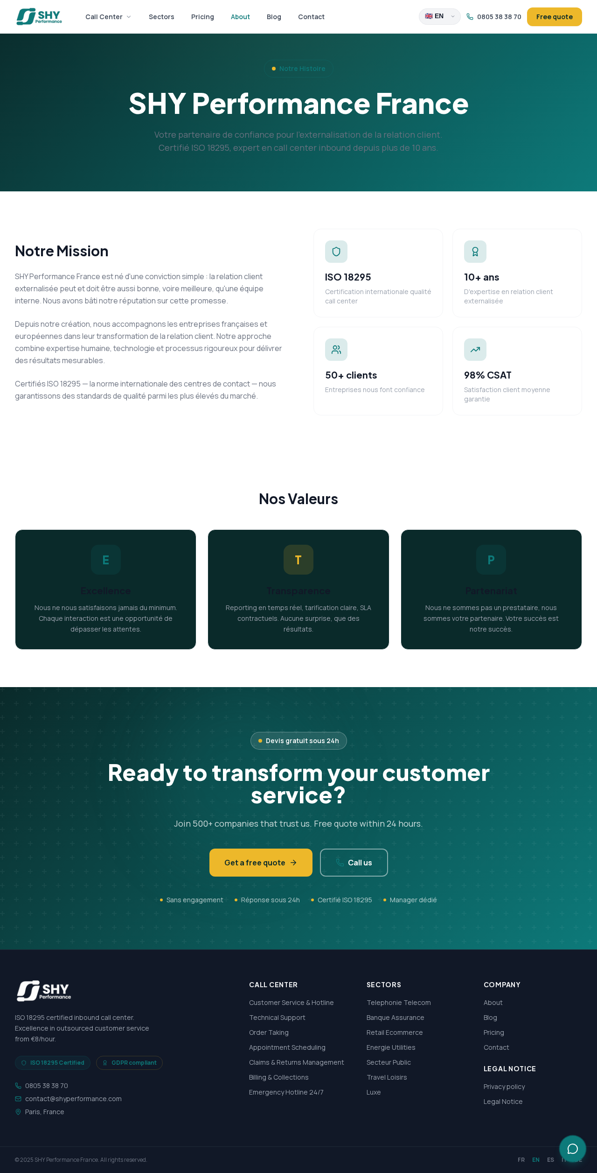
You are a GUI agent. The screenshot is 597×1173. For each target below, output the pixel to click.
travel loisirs (387, 1077)
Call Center (104, 16)
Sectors (161, 16)
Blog (274, 16)
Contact (311, 16)
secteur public (389, 1062)
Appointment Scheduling (287, 1047)
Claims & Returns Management (296, 1062)
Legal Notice (503, 1101)
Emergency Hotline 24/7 (286, 1092)
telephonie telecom (399, 1002)
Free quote (554, 16)
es (550, 1160)
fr (521, 1160)
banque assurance (395, 1017)
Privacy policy (504, 1086)
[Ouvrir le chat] (573, 1149)
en (536, 1160)
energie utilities (391, 1047)
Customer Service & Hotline (291, 1002)
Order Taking (269, 1032)
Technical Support (277, 1017)
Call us (360, 862)
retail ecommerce (395, 1032)
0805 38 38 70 (499, 16)
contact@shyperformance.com (73, 1098)
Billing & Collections (279, 1077)
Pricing (202, 16)
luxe (374, 1092)
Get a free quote (254, 862)
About (240, 16)
